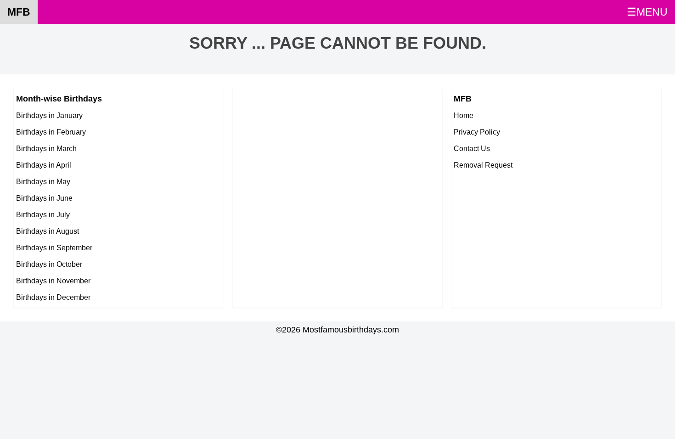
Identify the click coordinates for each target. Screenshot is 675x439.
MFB (18, 12)
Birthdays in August (47, 231)
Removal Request (483, 165)
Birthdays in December (53, 297)
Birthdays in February (51, 132)
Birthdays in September (54, 247)
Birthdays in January (49, 115)
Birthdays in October (49, 264)
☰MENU (647, 12)
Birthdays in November (53, 280)
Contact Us (472, 148)
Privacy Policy (477, 132)
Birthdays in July (43, 214)
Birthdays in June (44, 198)
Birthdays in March (46, 148)
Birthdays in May (43, 181)
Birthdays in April (43, 165)
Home (463, 115)
